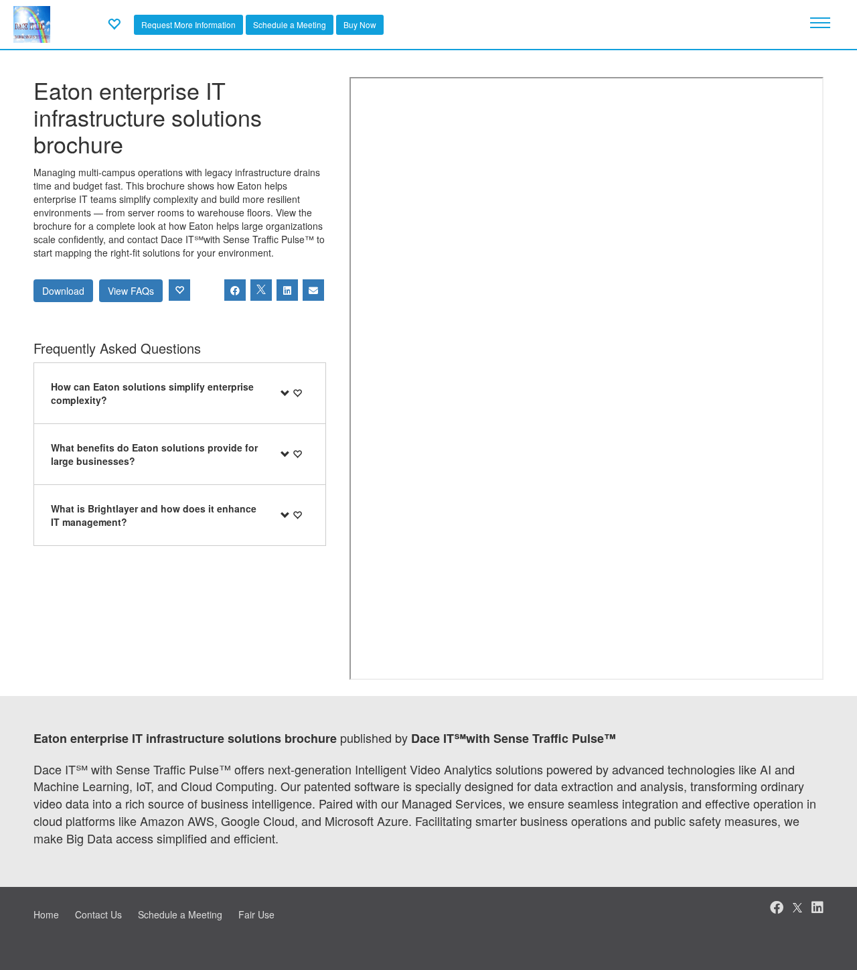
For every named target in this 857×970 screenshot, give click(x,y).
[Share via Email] (313, 290)
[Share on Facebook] (235, 290)
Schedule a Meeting (289, 24)
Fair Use (256, 914)
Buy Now (359, 24)
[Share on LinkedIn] (287, 290)
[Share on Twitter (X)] (261, 290)
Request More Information (188, 24)
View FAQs (131, 290)
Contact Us (98, 914)
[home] (31, 22)
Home (46, 914)
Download (63, 290)
